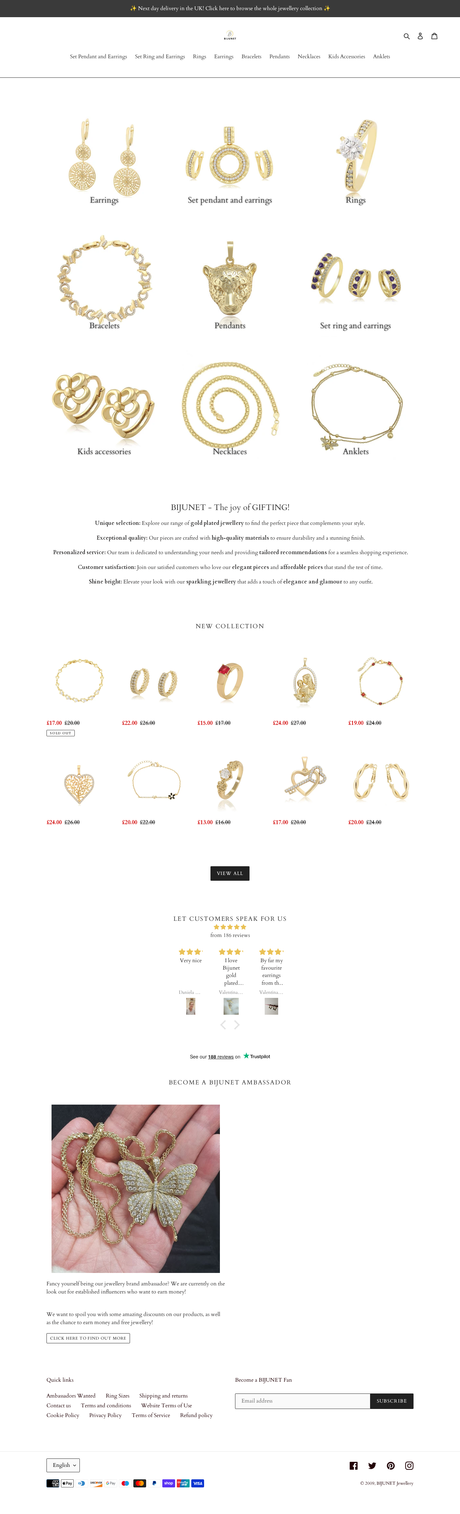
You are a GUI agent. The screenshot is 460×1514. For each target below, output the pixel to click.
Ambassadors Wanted (71, 1396)
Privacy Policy (105, 1415)
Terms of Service (151, 1415)
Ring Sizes (117, 1396)
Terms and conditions (106, 1405)
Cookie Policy (62, 1415)
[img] (230, 927)
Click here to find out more (88, 1338)
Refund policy (196, 1415)
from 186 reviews (230, 935)
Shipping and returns (163, 1396)
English (61, 1465)
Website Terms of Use (166, 1405)
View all (230, 873)
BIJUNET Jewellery (395, 1483)
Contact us (58, 1405)
